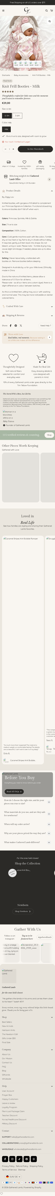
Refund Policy (22, 1166)
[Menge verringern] (4, 149)
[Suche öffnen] (46, 10)
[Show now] (49, 337)
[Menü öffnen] (3, 10)
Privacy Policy (8, 1166)
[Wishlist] (1, 1193)
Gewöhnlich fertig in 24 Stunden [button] (22, 183)
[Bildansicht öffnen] (49, 21)
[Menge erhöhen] (14, 149)
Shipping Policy (36, 1166)
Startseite (6, 75)
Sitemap (21, 1169)
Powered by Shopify (32, 1187)
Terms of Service (9, 1169)
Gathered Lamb (16, 1187)
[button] (8, 91)
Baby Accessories (21, 75)
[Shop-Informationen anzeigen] (49, 179)
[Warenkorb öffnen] (51, 10)
